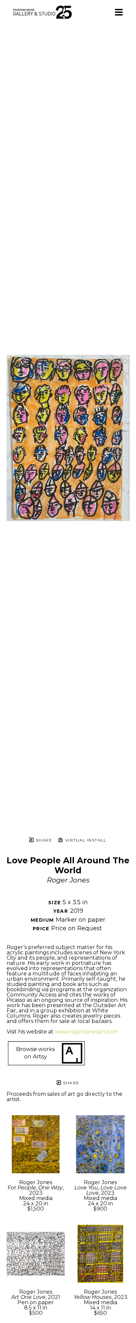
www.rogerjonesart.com (86, 1032)
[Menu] (119, 12)
